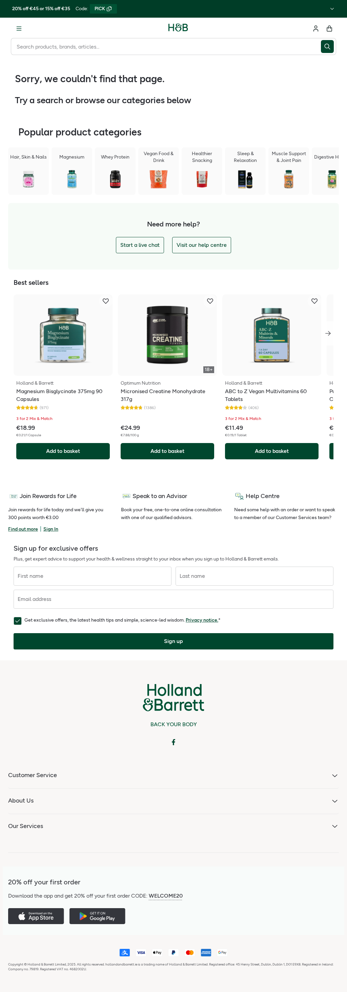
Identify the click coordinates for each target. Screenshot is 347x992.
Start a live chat (140, 245)
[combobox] (166, 46)
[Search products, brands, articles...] (328, 46)
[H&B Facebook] (173, 742)
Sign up (173, 641)
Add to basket (63, 451)
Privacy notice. (202, 620)
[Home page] (178, 28)
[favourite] (106, 301)
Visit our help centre (202, 245)
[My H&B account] (316, 28)
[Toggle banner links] (332, 9)
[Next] (328, 333)
